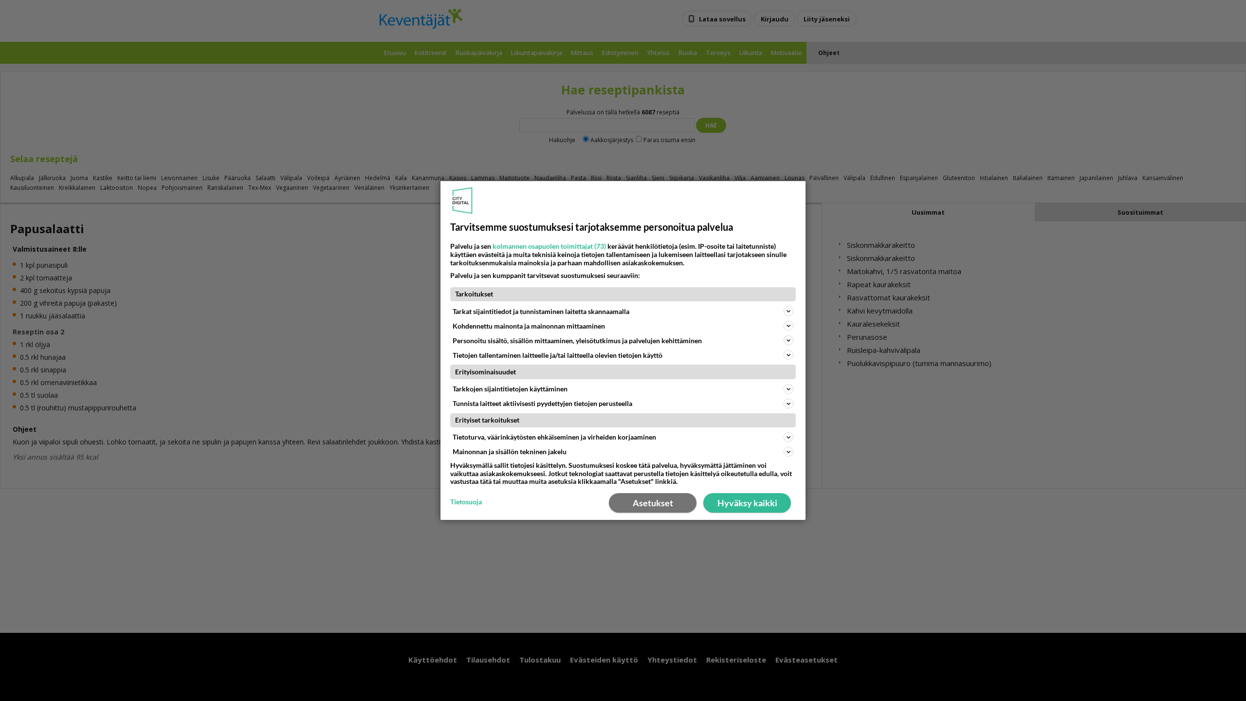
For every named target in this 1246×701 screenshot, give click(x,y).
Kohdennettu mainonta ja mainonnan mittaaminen (529, 326)
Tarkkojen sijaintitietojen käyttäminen (510, 389)
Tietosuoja (466, 502)
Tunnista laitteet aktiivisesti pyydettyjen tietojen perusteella (542, 403)
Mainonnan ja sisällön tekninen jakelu (510, 451)
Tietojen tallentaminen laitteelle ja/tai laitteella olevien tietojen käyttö (557, 355)
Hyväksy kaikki (747, 503)
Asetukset (653, 503)
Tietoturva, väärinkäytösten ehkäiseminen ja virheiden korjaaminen (554, 437)
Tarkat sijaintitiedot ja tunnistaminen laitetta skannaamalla (541, 311)
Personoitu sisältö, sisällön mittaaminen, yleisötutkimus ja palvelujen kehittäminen (577, 340)
